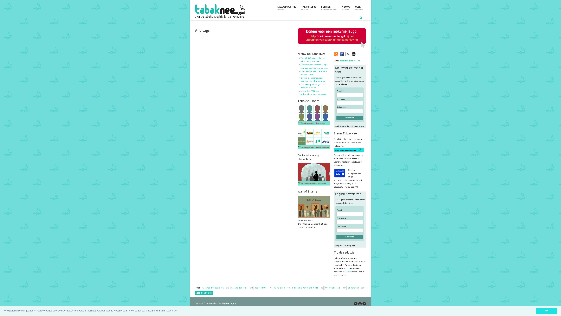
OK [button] (546, 311)
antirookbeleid (335, 288)
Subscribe (349, 237)
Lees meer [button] (171, 310)
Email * (340, 210)
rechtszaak (263, 288)
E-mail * (340, 91)
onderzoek (356, 288)
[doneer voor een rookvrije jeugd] (332, 47)
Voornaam (341, 99)
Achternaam (342, 107)
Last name (341, 226)
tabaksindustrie (242, 288)
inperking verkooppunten (307, 288)
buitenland (282, 288)
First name (341, 218)
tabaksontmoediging (215, 288)
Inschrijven (349, 118)
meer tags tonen (204, 293)
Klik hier (348, 271)
